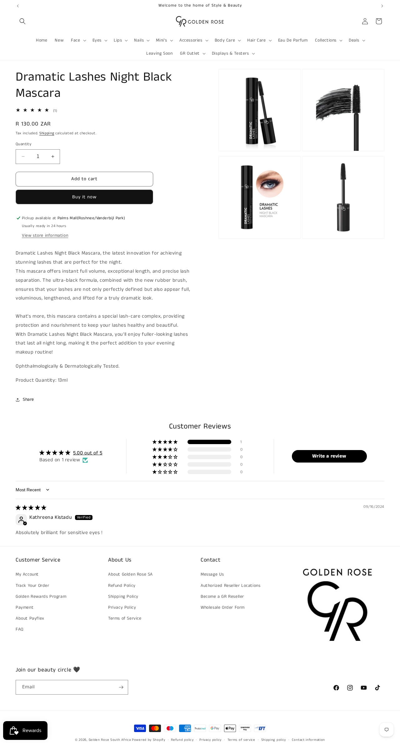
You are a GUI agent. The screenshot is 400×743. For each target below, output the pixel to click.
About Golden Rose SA (130, 574)
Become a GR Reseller (222, 596)
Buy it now (84, 197)
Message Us (212, 574)
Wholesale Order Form (223, 607)
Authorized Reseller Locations (230, 585)
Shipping (46, 133)
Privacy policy (210, 739)
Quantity (23, 144)
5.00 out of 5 (87, 453)
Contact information (308, 739)
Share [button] (28, 399)
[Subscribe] (121, 687)
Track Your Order (32, 585)
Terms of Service (125, 618)
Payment (24, 607)
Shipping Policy (123, 596)
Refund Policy (122, 585)
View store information (45, 235)
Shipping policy (273, 739)
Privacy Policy (122, 607)
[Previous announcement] (18, 6)
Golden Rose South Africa (110, 739)
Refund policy (182, 739)
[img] (31, 508)
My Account (27, 574)
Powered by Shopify (148, 739)
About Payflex (30, 618)
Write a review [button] (329, 456)
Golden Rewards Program (41, 596)
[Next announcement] (382, 6)
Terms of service (241, 739)
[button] (22, 21)
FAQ (19, 629)
